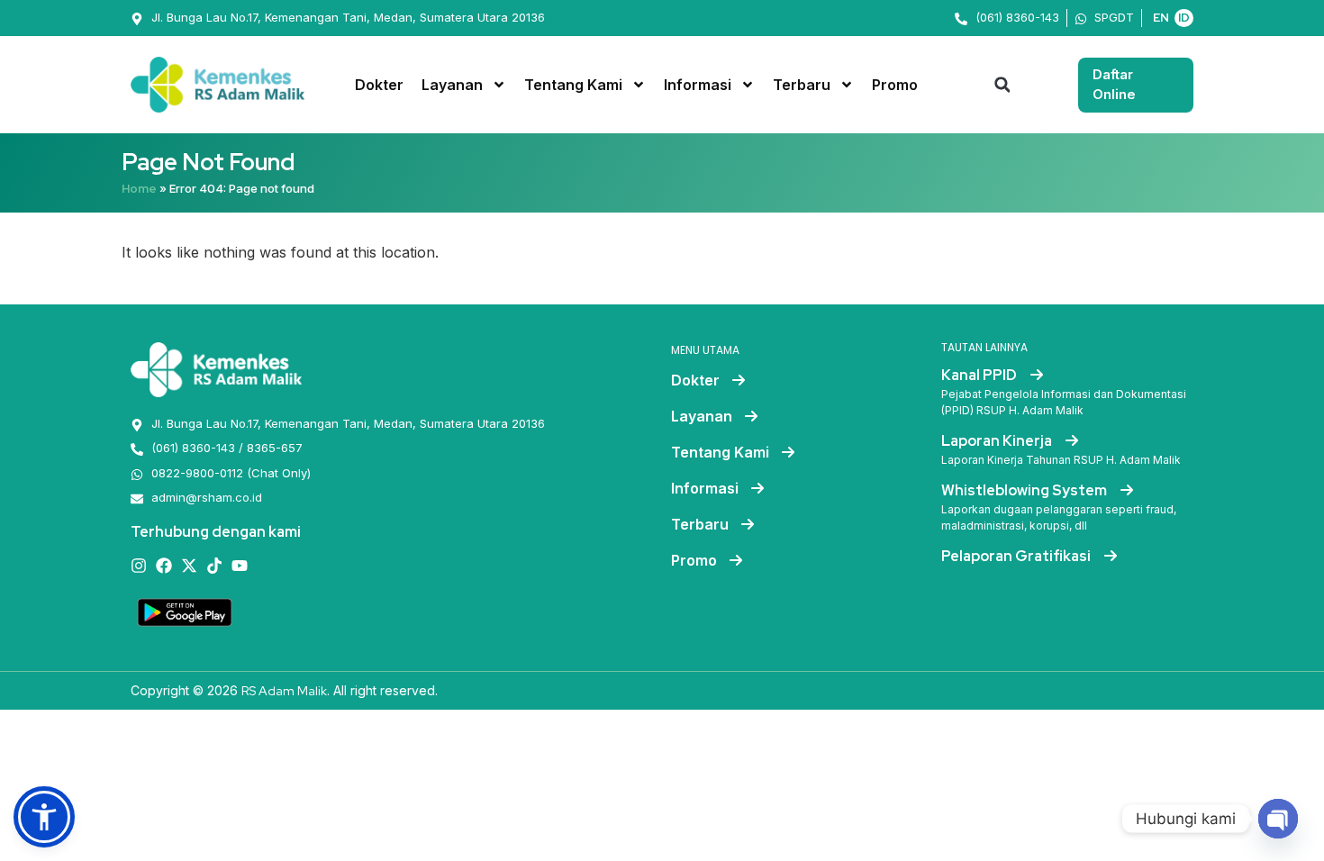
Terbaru (801, 85)
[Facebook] (164, 565)
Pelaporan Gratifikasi (1017, 556)
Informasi (697, 85)
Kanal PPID (980, 375)
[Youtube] (239, 565)
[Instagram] (139, 565)
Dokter (379, 85)
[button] (1002, 84)
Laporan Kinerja (998, 440)
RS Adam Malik (284, 691)
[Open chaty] (1278, 818)
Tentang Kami (573, 85)
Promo (895, 85)
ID (1184, 17)
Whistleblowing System (1025, 490)
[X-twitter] (189, 565)
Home (139, 188)
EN (1161, 17)
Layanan (452, 85)
